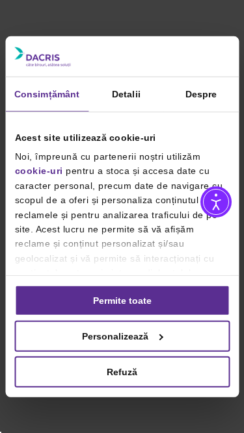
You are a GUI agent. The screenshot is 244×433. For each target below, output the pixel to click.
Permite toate (122, 300)
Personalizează (115, 335)
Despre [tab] (201, 93)
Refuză (122, 372)
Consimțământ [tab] (46, 93)
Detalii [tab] (126, 93)
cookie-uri (38, 171)
